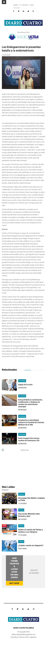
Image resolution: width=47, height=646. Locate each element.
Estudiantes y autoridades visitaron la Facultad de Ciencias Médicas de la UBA (31, 422)
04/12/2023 (22, 519)
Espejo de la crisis (25, 385)
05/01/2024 (22, 549)
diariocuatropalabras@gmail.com (23, 634)
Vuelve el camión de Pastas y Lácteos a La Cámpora (30, 531)
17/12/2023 (22, 535)
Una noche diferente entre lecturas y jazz (29, 515)
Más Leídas (8, 486)
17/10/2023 (22, 503)
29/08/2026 (22, 388)
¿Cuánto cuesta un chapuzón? (30, 545)
